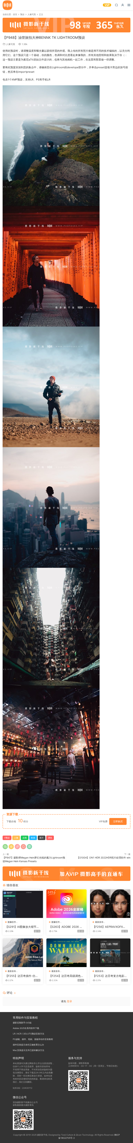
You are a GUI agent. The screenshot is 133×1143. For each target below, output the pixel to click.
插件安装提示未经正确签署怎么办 (28, 1044)
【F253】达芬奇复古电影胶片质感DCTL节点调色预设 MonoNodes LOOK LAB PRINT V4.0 (110, 976)
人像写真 (10, 44)
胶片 (41, 837)
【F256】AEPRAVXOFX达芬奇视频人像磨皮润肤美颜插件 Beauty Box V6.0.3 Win (110, 926)
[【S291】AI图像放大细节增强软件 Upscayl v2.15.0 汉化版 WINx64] (23, 903)
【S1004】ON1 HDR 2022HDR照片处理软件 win (103, 857)
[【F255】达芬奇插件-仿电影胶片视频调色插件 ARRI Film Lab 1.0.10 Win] (23, 952)
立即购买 (118, 821)
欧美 (33, 837)
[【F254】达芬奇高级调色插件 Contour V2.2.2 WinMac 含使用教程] (66, 952)
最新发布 (99, 922)
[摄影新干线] (7, 5)
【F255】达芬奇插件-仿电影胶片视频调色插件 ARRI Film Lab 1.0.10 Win (22, 976)
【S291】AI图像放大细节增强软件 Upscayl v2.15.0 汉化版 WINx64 (22, 926)
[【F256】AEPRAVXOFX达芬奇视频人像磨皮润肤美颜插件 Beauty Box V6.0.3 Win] (110, 903)
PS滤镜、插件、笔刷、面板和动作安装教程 (33, 1039)
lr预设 (7, 837)
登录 (69, 1001)
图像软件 (12, 922)
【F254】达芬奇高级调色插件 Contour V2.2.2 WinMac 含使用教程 (66, 976)
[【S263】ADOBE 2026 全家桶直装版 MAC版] (66, 903)
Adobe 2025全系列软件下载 (26, 1028)
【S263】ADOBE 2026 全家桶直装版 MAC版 (65, 926)
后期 (25, 837)
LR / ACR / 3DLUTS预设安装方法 (28, 1033)
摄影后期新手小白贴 (22, 1022)
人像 (16, 837)
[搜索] (116, 5)
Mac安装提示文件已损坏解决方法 (28, 1050)
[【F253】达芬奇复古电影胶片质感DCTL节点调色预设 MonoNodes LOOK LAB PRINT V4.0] (110, 952)
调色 (50, 837)
